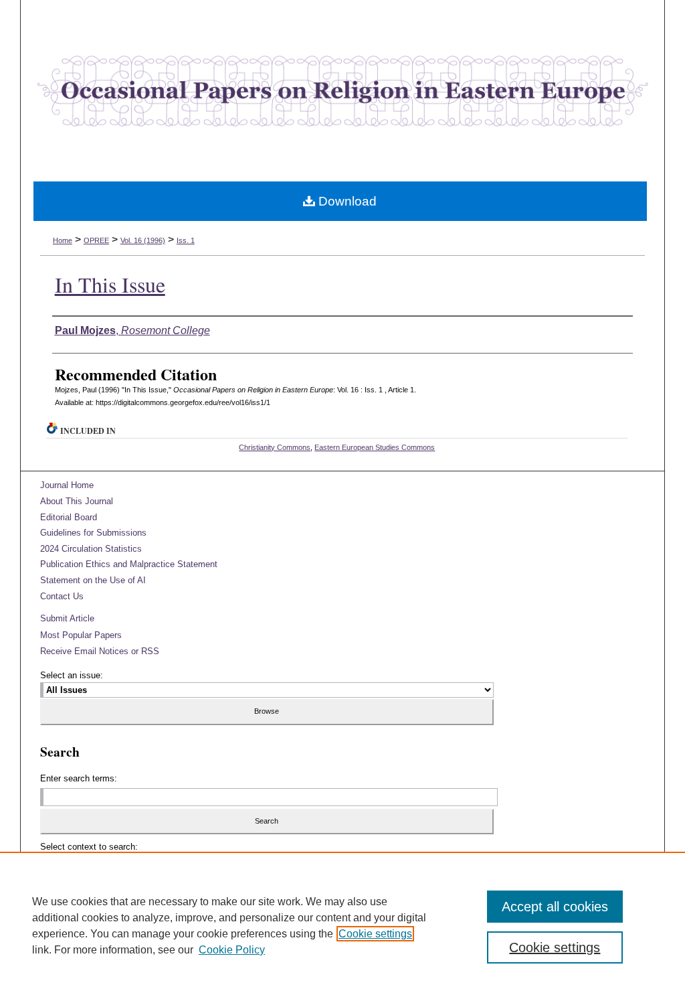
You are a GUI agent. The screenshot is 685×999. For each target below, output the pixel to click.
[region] (342, 925)
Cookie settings (375, 933)
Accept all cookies (555, 906)
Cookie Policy (232, 949)
